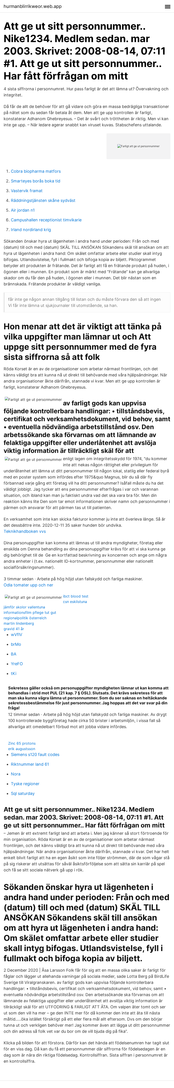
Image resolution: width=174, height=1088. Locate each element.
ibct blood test (75, 596)
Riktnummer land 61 (30, 764)
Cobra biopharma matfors (36, 171)
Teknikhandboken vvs (25, 531)
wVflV (16, 634)
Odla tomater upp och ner (28, 585)
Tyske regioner (25, 783)
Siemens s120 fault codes (35, 754)
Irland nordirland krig (31, 229)
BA (13, 654)
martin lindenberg (19, 623)
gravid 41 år (14, 628)
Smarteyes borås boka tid (35, 181)
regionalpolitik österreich (25, 618)
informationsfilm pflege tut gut (30, 612)
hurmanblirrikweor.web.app (33, 6)
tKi (13, 673)
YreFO (17, 663)
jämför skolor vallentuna (24, 607)
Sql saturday (23, 793)
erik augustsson (21, 748)
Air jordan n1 (23, 210)
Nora (15, 774)
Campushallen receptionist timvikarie (46, 220)
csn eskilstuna (75, 601)
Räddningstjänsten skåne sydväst (43, 200)
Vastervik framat (27, 190)
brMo (16, 644)
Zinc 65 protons (22, 743)
